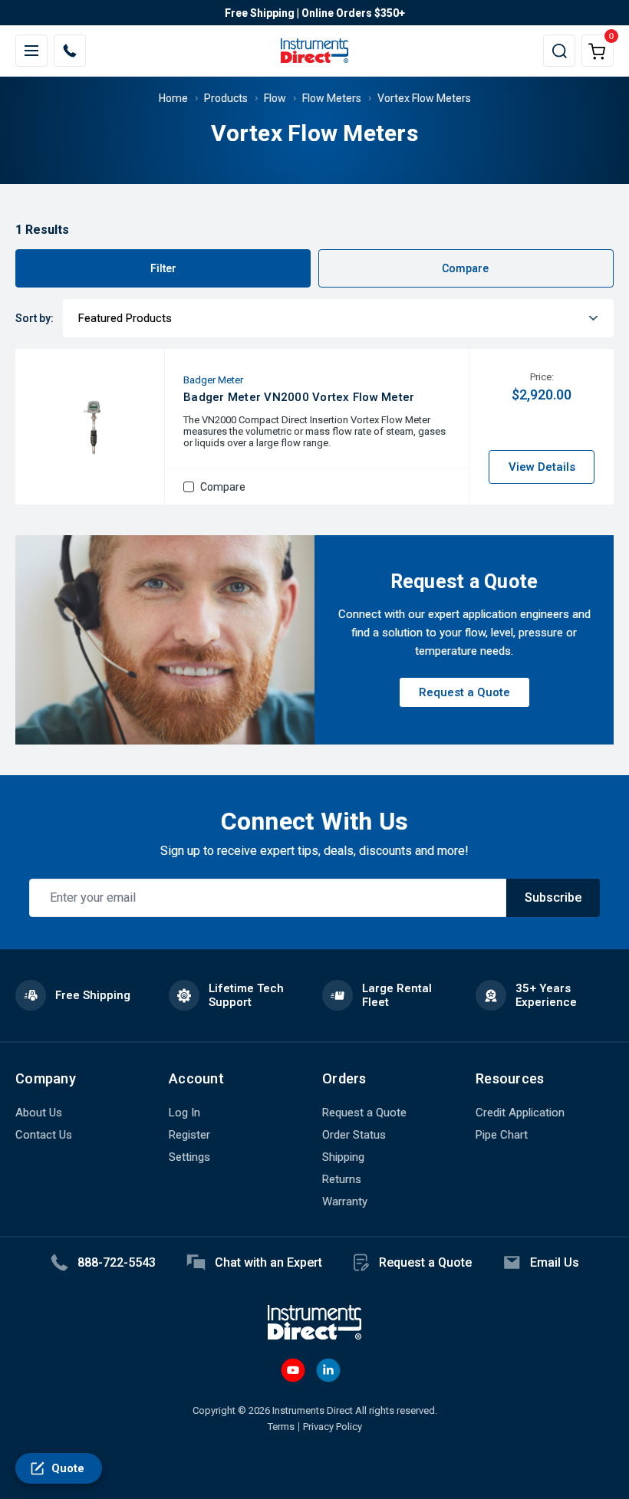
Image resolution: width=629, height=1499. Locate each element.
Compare (466, 268)
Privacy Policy (332, 1426)
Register (189, 1135)
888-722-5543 (116, 1262)
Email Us (554, 1262)
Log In (184, 1112)
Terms (281, 1426)
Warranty (344, 1201)
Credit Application (520, 1112)
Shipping (343, 1157)
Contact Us (43, 1135)
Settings (189, 1157)
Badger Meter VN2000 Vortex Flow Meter (298, 397)
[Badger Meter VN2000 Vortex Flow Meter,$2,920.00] (92, 427)
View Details (542, 467)
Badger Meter (213, 380)
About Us (38, 1112)
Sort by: (34, 318)
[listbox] (338, 318)
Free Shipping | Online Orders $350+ (315, 13)
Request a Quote (464, 692)
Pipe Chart (502, 1135)
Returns (341, 1179)
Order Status (354, 1135)
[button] (315, 12)
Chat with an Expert (268, 1262)
